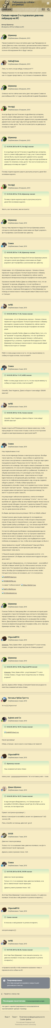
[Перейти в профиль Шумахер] (4, 36)
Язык (7, 1017)
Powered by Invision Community (25, 1024)
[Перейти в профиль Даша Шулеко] (4, 788)
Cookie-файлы (25, 1019)
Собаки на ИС (19, 27)
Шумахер (10, 25)
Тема (14, 1017)
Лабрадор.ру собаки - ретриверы (23, 3)
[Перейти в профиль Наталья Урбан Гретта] (4, 699)
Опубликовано (19, 38)
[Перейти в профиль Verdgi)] (4, 108)
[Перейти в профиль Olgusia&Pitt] (4, 638)
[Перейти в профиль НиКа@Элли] (4, 62)
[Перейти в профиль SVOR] (4, 835)
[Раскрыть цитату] (5, 146)
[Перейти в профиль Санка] (4, 245)
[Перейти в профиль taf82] (4, 306)
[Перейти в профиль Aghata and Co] (4, 719)
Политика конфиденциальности (32, 1017)
